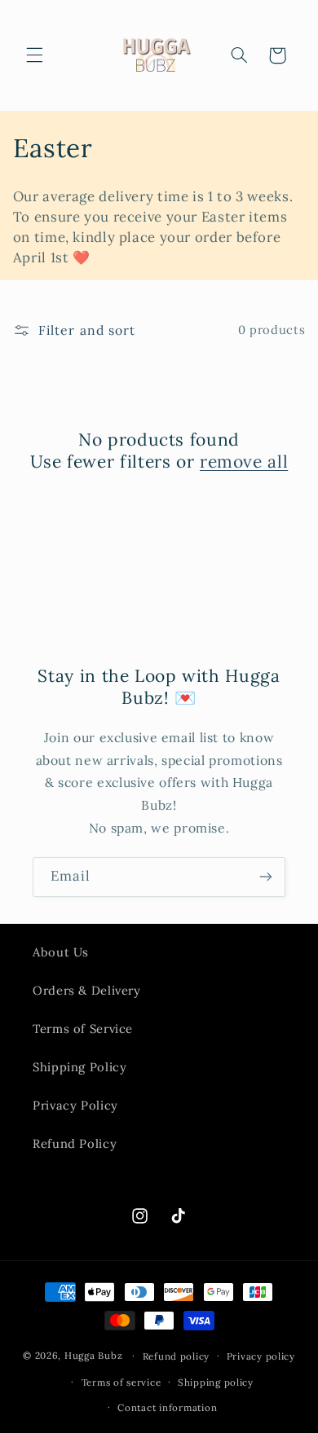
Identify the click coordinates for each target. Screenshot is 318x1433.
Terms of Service (83, 1028)
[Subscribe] (266, 877)
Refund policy (176, 1356)
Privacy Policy (75, 1105)
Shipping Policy (79, 1067)
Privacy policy (261, 1356)
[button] (34, 55)
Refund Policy (75, 1143)
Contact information (167, 1407)
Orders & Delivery (87, 990)
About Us (61, 952)
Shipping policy (216, 1382)
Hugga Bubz (93, 1355)
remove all (244, 462)
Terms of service (121, 1382)
